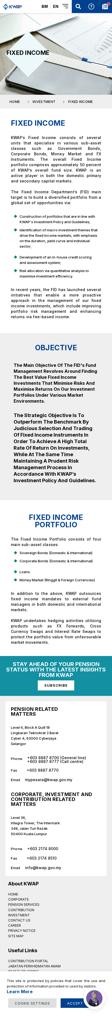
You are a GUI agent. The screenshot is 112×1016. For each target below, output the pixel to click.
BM (45, 6)
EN (55, 6)
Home (13, 894)
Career (14, 925)
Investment (19, 915)
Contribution (21, 910)
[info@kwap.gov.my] (56, 865)
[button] (78, 6)
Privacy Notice (22, 931)
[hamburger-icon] (66, 6)
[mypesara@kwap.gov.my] (56, 777)
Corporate (18, 899)
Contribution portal (28, 961)
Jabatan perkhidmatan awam (34, 966)
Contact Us (19, 920)
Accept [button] (75, 1003)
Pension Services (23, 905)
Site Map (16, 936)
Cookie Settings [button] (32, 1003)
